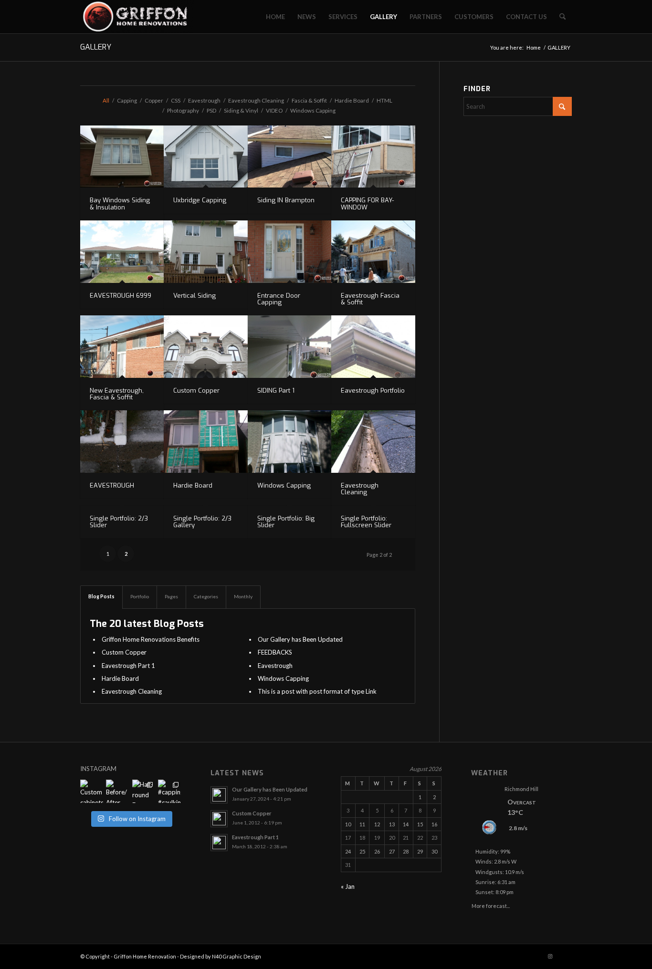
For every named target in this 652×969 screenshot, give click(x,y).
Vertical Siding (194, 296)
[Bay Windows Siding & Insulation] (122, 156)
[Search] (562, 16)
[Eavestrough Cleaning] (373, 441)
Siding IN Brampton (286, 200)
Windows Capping (284, 485)
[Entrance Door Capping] (289, 251)
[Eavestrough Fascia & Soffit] (373, 251)
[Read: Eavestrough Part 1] (219, 842)
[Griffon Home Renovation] (137, 16)
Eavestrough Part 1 (128, 665)
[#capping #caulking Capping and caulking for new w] (169, 791)
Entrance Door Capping (278, 299)
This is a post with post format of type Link (317, 691)
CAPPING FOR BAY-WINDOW (367, 203)
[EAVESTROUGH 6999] (122, 251)
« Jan (348, 886)
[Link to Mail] (564, 956)
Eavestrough (275, 665)
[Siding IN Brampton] (289, 156)
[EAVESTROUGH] (122, 441)
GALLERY (95, 47)
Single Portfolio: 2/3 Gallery (202, 521)
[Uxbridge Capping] (205, 156)
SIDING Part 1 (275, 390)
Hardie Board (192, 485)
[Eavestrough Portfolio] (373, 346)
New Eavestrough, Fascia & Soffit (117, 393)
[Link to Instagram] (550, 956)
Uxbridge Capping (199, 200)
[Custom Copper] (205, 346)
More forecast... (491, 904)
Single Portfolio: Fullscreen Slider (366, 521)
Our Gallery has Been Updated (300, 639)
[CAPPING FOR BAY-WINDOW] (373, 156)
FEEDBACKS (275, 652)
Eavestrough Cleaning (360, 488)
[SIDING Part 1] (289, 346)
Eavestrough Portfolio (373, 390)
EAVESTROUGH (112, 485)
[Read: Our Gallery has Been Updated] (219, 794)
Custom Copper (196, 390)
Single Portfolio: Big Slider (286, 521)
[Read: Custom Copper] (219, 818)
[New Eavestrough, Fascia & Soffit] (122, 346)
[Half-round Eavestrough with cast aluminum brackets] (143, 791)
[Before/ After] (117, 791)
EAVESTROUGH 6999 (120, 296)
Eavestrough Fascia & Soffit (370, 299)
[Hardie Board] (205, 441)
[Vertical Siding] (205, 251)
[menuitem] (275, 16)
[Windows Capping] (289, 441)
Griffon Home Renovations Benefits (151, 639)
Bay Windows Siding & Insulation (120, 203)
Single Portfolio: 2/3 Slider (119, 521)
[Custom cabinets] (91, 791)
